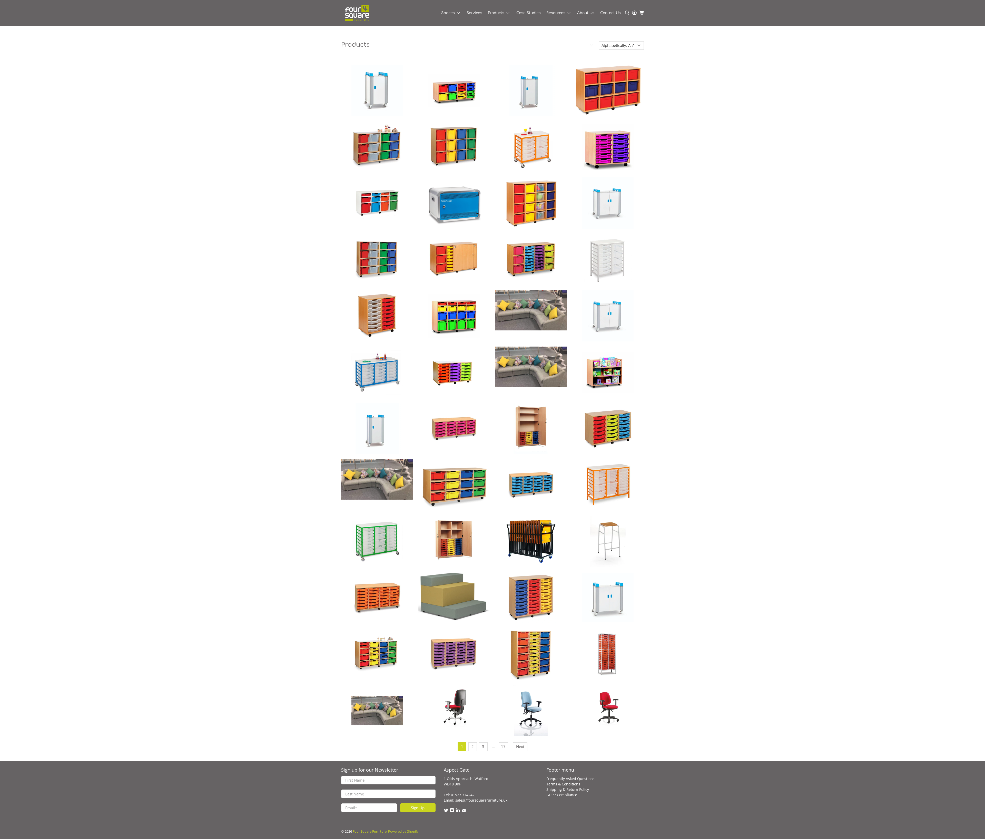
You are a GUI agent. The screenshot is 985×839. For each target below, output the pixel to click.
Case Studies (528, 13)
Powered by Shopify (403, 831)
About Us (585, 13)
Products (496, 13)
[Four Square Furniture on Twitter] (446, 811)
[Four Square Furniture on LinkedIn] (458, 811)
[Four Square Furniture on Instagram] (452, 811)
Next (520, 746)
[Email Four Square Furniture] (463, 811)
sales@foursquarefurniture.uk (481, 800)
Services (474, 13)
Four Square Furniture (370, 831)
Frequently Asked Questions (570, 778)
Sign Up (418, 807)
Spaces (448, 13)
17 (503, 746)
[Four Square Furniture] (357, 13)
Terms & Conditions (563, 784)
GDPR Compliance (561, 794)
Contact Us (610, 13)
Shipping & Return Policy (567, 789)
